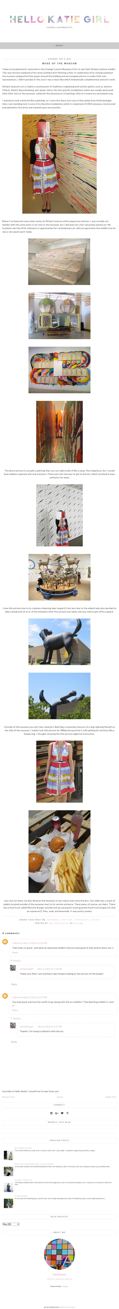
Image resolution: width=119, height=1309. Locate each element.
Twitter (67, 920)
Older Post (111, 1097)
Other (96, 920)
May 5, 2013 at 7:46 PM (50, 969)
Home (60, 1097)
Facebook (53, 920)
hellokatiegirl (26, 969)
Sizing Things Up (23, 1180)
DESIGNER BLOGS (67, 1307)
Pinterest (82, 920)
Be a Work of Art (23, 1148)
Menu (59, 45)
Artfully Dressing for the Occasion (34, 1164)
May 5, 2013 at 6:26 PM (35, 943)
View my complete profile (59, 1279)
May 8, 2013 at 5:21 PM (50, 1026)
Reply (15, 952)
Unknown (17, 943)
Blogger (64, 1286)
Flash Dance (21, 1196)
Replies (17, 960)
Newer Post (8, 1097)
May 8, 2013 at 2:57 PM (35, 997)
